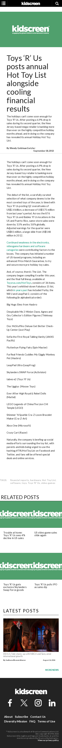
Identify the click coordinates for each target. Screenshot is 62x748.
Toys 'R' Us (34, 483)
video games (48, 483)
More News (52, 670)
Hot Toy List (49, 480)
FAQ (32, 721)
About (8, 716)
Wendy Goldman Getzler (22, 148)
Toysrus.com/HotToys (19, 282)
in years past (20, 290)
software (15, 483)
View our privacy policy (48, 740)
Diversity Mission (15, 721)
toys (24, 483)
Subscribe (21, 716)
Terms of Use (46, 721)
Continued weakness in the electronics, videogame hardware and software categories (28, 246)
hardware (35, 480)
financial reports (19, 480)
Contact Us (37, 716)
